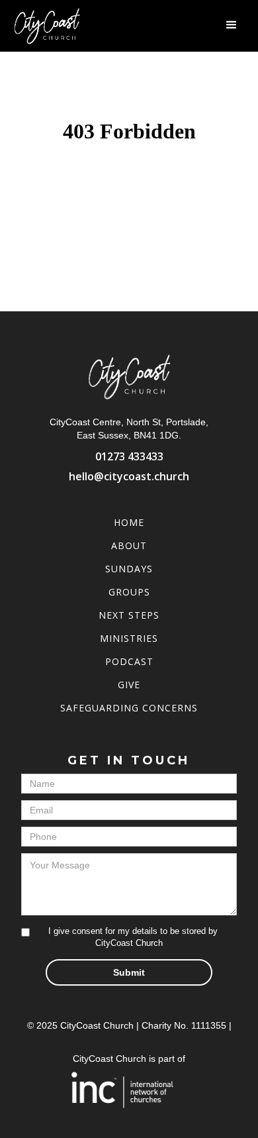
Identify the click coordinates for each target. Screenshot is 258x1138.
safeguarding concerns (129, 707)
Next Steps (129, 615)
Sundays (129, 568)
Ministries (129, 638)
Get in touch (128, 760)
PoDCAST (129, 661)
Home (129, 522)
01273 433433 (129, 456)
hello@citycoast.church (129, 476)
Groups (129, 592)
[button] (231, 25)
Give (129, 684)
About (129, 545)
